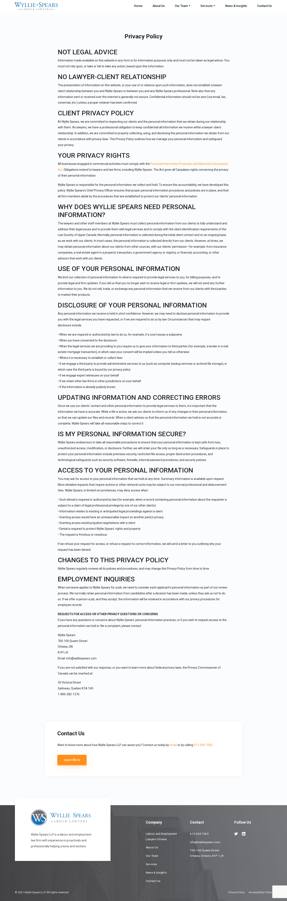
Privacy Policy (236, 892)
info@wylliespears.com (205, 842)
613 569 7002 (199, 833)
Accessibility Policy (260, 892)
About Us (159, 6)
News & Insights (236, 6)
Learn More (72, 760)
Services (206, 6)
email (173, 745)
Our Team (181, 6)
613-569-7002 (203, 745)
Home (138, 6)
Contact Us (264, 6)
